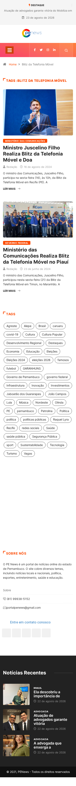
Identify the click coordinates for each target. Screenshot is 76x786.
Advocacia (41, 711)
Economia (12, 351)
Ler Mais (9, 188)
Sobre (7, 590)
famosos (63, 360)
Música (23, 402)
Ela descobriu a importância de (47, 694)
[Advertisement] (38, 509)
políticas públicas (34, 419)
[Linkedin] (54, 50)
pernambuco (25, 411)
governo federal (57, 377)
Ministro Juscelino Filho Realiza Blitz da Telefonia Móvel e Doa (33, 154)
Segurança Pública (44, 436)
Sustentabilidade (31, 445)
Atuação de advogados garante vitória (50, 719)
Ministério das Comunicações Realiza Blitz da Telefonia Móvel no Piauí (36, 256)
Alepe (27, 326)
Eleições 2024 (15, 360)
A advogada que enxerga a (48, 745)
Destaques (55, 343)
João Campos (57, 394)
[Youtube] (46, 632)
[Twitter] (41, 50)
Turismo (11, 453)
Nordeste (41, 402)
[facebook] (35, 50)
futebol (11, 368)
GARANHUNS (32, 368)
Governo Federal (16, 243)
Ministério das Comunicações (25, 141)
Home (13, 64)
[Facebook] (6, 632)
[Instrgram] (48, 50)
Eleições (52, 351)
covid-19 (12, 334)
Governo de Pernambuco (23, 377)
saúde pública (15, 436)
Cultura (30, 334)
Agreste (11, 326)
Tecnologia (57, 445)
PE (8, 411)
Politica (64, 411)
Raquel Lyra (61, 419)
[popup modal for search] (66, 50)
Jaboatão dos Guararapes (23, 394)
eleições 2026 (41, 360)
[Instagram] (36, 632)
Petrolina (46, 411)
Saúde (50, 428)
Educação (33, 351)
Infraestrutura (15, 385)
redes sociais (30, 428)
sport (9, 445)
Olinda (59, 402)
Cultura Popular (52, 334)
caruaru (58, 326)
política (11, 419)
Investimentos (60, 385)
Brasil (42, 326)
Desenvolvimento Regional (23, 343)
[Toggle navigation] (9, 50)
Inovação (38, 385)
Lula (9, 402)
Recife (10, 428)
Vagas (28, 453)
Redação (11, 166)
